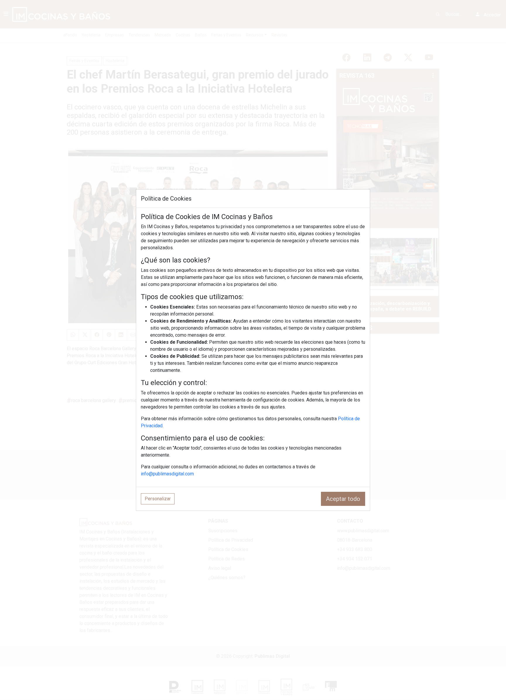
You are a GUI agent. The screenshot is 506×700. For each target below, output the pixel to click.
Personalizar (158, 498)
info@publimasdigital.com (167, 474)
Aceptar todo (343, 498)
